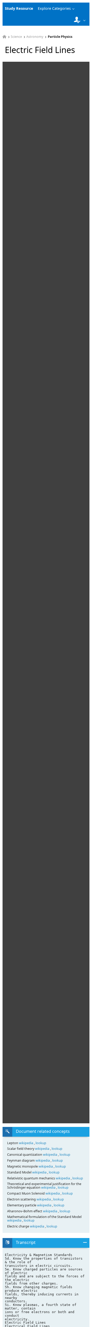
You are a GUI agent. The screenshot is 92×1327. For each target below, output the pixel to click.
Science (16, 37)
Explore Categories (54, 8)
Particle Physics (60, 37)
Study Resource (19, 8)
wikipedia (26, 1143)
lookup (41, 1143)
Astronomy (34, 37)
